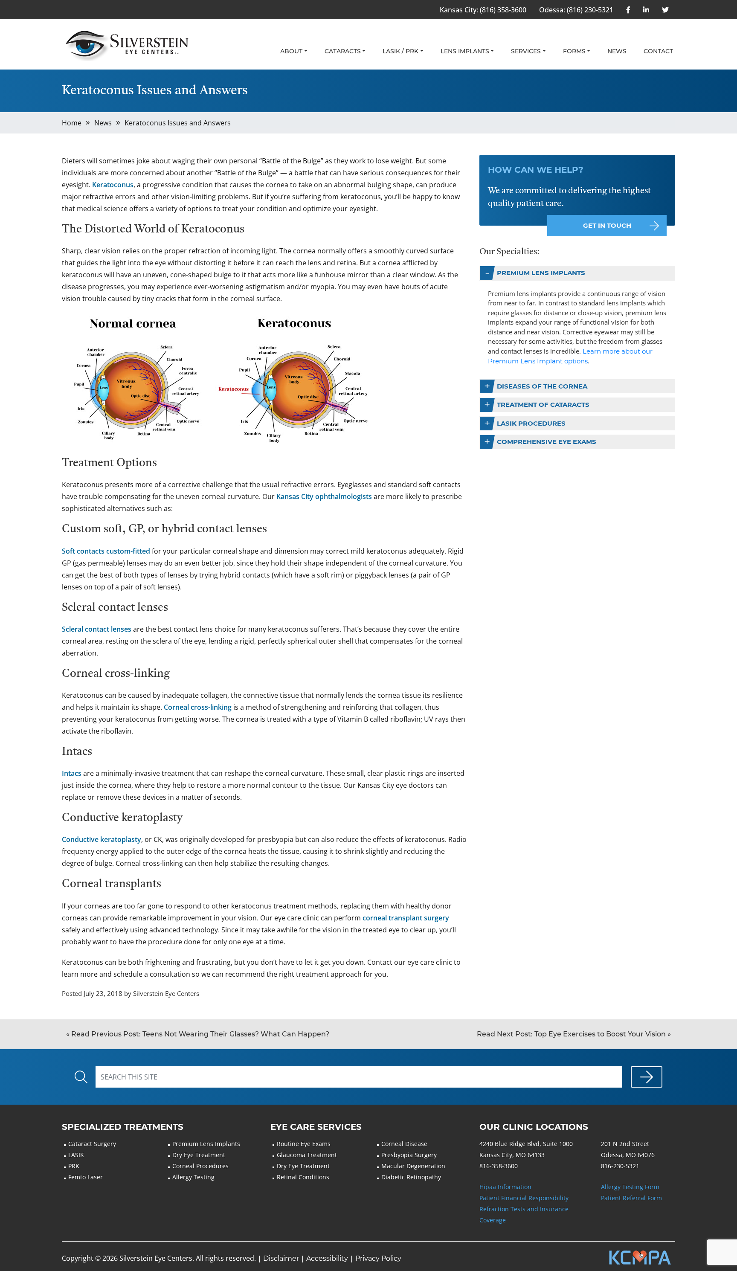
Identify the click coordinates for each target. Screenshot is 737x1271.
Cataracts (343, 51)
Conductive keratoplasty (101, 839)
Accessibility (327, 1258)
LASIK (76, 1155)
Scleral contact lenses (96, 629)
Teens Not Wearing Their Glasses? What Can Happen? (197, 1034)
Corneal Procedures (200, 1166)
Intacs (71, 773)
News (617, 51)
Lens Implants (465, 51)
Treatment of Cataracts (543, 404)
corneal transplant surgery (406, 918)
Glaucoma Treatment (307, 1155)
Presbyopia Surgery (409, 1155)
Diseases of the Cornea (542, 386)
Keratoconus (112, 184)
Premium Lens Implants (541, 273)
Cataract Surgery (92, 1144)
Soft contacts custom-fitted (106, 551)
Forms (574, 51)
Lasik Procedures (531, 423)
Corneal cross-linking (198, 707)
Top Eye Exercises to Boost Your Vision (574, 1034)
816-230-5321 (620, 1166)
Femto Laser (85, 1177)
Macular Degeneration (413, 1166)
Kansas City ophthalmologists (324, 496)
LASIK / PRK (400, 51)
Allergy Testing (193, 1177)
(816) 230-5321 (590, 10)
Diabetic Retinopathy (411, 1177)
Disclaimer (281, 1258)
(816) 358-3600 (503, 10)
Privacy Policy (378, 1258)
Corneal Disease (404, 1144)
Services (526, 51)
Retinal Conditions (303, 1177)
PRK (73, 1166)
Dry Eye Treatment (198, 1155)
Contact (658, 51)
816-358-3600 (498, 1166)
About (291, 51)
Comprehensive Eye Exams (546, 442)
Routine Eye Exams (304, 1144)
